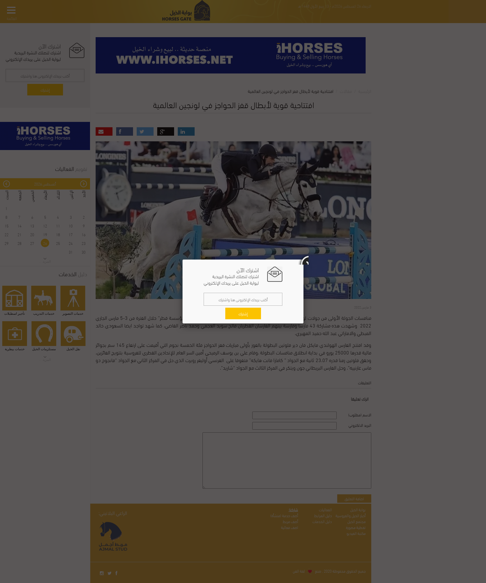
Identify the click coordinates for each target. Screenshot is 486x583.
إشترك (243, 313)
